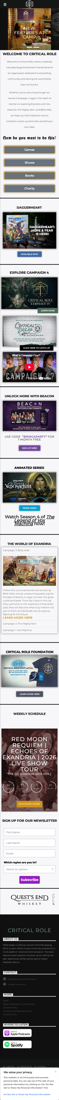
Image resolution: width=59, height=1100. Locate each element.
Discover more (29, 804)
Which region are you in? (20, 862)
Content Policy (10, 1007)
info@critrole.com (17, 984)
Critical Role (29, 930)
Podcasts (26, 1066)
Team (5, 1000)
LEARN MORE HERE (18, 617)
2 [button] (29, 47)
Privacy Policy (10, 1014)
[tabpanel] (29, 587)
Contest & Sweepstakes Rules (17, 1011)
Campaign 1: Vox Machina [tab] (17, 630)
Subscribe (29, 879)
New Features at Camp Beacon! (29, 32)
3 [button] (36, 47)
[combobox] (28, 869)
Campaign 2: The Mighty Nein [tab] (19, 623)
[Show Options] (52, 869)
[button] (29, 671)
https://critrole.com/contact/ (22, 979)
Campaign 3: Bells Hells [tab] (16, 550)
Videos (10, 1066)
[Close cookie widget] (55, 1071)
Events (42, 1066)
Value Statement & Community (18, 1004)
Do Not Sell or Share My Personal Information (27, 1094)
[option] (29, 29)
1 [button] (22, 47)
